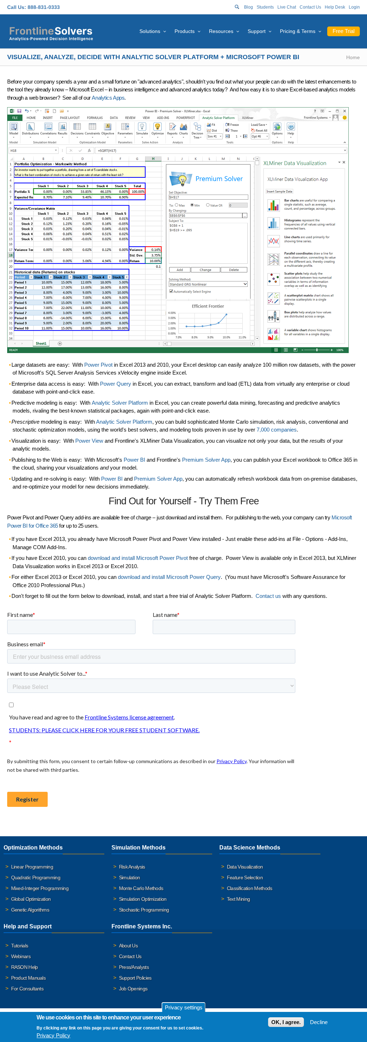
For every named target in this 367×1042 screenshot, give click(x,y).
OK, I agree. (286, 1022)
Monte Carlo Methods (141, 888)
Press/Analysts (134, 967)
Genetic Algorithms (30, 910)
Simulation (129, 877)
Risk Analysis (132, 867)
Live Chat (286, 7)
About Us (128, 945)
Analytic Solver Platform (124, 422)
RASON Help (24, 967)
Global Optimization (31, 899)
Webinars (20, 956)
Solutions (149, 31)
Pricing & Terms (297, 31)
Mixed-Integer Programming (40, 888)
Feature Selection (245, 877)
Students (265, 7)
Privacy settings (183, 1007)
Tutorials (19, 945)
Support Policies (135, 978)
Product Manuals (28, 978)
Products (185, 31)
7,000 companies (277, 430)
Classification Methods (249, 888)
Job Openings (133, 988)
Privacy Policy (53, 1035)
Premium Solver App (158, 479)
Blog (248, 7)
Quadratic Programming (35, 877)
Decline (319, 1022)
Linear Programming (32, 867)
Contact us (268, 596)
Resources (221, 31)
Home (353, 57)
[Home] (51, 33)
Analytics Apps (108, 98)
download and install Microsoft (138, 558)
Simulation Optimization (143, 899)
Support (257, 31)
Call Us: (16, 7)
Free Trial (343, 31)
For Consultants (27, 988)
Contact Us (310, 7)
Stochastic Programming (144, 910)
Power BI (112, 479)
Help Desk (335, 7)
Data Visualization (245, 867)
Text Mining (238, 899)
